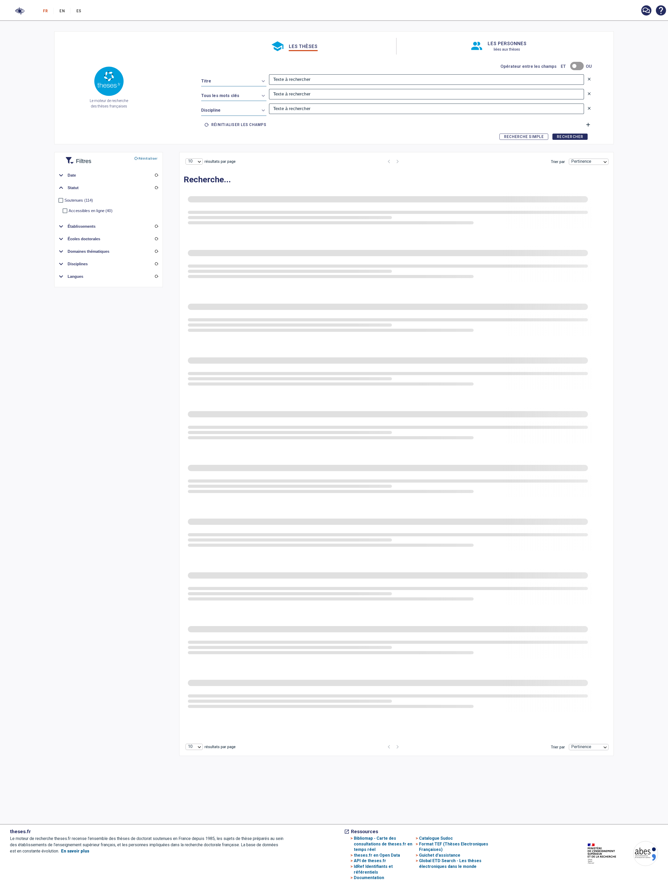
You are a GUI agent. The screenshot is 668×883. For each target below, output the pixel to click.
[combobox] (233, 80)
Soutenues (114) (78, 200)
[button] (20, 11)
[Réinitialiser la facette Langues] (156, 276)
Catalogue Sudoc (436, 838)
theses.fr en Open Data (377, 855)
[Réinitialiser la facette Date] (156, 175)
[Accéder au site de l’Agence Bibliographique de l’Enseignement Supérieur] (640, 854)
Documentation (369, 877)
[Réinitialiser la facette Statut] (156, 187)
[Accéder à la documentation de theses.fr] (660, 11)
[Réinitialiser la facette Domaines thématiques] (156, 251)
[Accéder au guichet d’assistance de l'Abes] (646, 11)
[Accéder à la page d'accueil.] (109, 82)
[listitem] (646, 10)
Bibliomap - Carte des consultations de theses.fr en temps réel (383, 844)
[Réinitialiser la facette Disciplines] (156, 264)
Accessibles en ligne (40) (90, 210)
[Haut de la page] (632, 855)
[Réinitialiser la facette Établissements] (156, 226)
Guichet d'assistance (439, 855)
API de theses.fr (370, 860)
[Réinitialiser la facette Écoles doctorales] (156, 239)
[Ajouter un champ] (588, 124)
